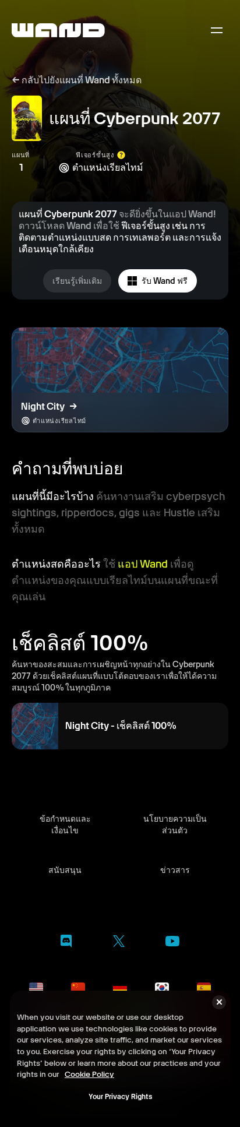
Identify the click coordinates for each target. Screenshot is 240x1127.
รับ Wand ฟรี (165, 281)
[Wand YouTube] (172, 943)
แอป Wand (143, 564)
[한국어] (162, 987)
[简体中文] (78, 987)
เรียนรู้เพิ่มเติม (77, 281)
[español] (204, 987)
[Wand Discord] (66, 943)
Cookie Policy (89, 1074)
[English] (36, 987)
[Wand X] (118, 943)
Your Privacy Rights (120, 1097)
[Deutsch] (120, 987)
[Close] (219, 1002)
